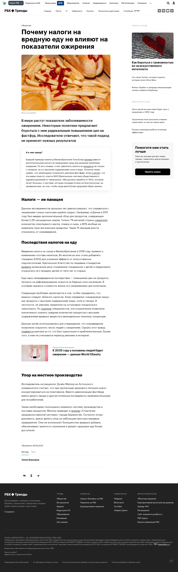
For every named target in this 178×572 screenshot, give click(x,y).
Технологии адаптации (108, 10)
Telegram (118, 498)
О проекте (9, 511)
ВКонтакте (119, 502)
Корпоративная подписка (92, 506)
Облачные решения (147, 498)
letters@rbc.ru (164, 544)
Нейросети (77, 10)
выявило (26, 266)
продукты (88, 166)
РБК (7, 10)
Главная (47, 10)
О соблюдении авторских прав (45, 562)
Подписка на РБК (88, 502)
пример (75, 410)
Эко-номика (62, 522)
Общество (26, 25)
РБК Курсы (143, 518)
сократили (101, 220)
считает (96, 172)
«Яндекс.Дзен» (121, 510)
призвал (88, 159)
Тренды (21, 10)
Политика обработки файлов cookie (126, 562)
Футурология (63, 502)
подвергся (27, 331)
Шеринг (60, 506)
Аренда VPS (143, 506)
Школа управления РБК (148, 522)
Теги (33, 451)
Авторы (25, 451)
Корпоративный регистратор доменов (156, 502)
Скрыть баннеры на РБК (91, 498)
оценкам (46, 308)
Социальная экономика (63, 347)
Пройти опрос (153, 172)
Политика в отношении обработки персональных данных (84, 562)
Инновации (62, 518)
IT (66, 10)
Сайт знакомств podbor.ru (150, 514)
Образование (63, 514)
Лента (58, 10)
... (150, 2)
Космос (90, 10)
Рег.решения (143, 510)
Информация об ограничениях (16, 562)
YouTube (118, 506)
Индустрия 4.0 (63, 510)
